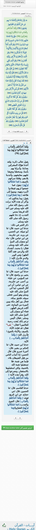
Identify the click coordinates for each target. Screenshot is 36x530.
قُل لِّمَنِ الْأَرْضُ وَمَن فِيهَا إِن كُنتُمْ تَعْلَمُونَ (15, 91)
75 (19, 28)
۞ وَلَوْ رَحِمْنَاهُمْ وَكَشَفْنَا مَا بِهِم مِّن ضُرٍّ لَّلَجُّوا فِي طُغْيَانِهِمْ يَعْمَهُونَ (17, 24)
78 (12, 52)
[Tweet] (24, 143)
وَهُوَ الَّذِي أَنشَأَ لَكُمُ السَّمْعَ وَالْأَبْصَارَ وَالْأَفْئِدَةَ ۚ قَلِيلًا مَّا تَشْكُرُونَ (16, 48)
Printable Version (14, 2)
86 (10, 105)
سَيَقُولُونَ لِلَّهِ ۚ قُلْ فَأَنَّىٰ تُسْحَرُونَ (15, 123)
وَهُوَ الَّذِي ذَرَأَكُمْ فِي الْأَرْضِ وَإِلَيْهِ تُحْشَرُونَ (17, 56)
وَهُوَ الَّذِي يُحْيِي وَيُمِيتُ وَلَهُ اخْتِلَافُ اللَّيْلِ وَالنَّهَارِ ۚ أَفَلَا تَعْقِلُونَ (16, 64)
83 (21, 89)
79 (19, 60)
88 (17, 121)
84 (9, 93)
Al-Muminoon (22, 13)
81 (16, 72)
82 (26, 81)
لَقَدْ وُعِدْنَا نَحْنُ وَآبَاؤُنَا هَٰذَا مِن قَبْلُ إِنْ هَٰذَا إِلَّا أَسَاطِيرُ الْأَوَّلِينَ (17, 85)
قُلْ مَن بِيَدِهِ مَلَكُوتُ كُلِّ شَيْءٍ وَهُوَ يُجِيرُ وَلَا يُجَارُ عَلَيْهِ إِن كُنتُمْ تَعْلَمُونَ (17, 117)
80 (16, 68)
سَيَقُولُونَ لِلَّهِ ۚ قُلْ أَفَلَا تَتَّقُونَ (17, 109)
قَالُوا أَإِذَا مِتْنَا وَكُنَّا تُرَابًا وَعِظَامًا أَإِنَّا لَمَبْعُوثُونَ (16, 74)
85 (27, 101)
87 (25, 113)
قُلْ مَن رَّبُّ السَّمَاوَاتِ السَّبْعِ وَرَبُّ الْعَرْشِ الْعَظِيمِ (15, 103)
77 (17, 44)
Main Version (12, 6)
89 (11, 125)
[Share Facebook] (27, 143)
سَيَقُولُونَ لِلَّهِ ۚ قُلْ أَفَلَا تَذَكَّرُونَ (16, 97)
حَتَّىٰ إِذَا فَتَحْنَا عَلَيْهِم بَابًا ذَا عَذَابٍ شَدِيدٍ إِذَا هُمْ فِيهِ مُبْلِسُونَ (16, 40)
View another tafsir (18, 428)
